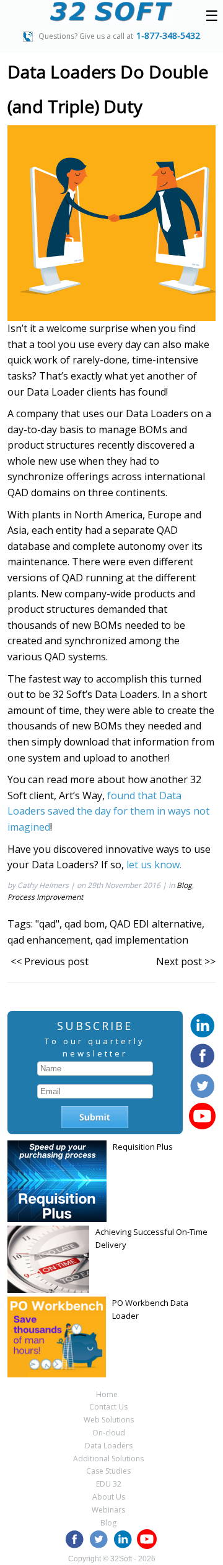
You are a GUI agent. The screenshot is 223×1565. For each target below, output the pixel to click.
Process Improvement (45, 897)
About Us (108, 1497)
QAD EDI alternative (156, 924)
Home (107, 1394)
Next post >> (186, 961)
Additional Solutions (108, 1458)
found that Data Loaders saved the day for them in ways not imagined (108, 811)
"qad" (47, 924)
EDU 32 (108, 1484)
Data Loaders (109, 1445)
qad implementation (141, 940)
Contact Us (108, 1406)
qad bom (84, 924)
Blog (184, 885)
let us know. (153, 864)
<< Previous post (50, 961)
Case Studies (108, 1471)
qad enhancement (48, 940)
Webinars (108, 1510)
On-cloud (108, 1432)
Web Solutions (109, 1419)
